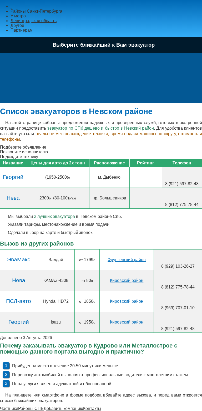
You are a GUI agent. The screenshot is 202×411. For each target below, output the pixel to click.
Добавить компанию (63, 408)
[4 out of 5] (151, 176)
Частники (9, 408)
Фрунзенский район (127, 259)
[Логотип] (11, 6)
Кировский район (126, 280)
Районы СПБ (31, 408)
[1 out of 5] (135, 176)
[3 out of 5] (145, 176)
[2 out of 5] (140, 176)
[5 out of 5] (156, 176)
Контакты (92, 408)
